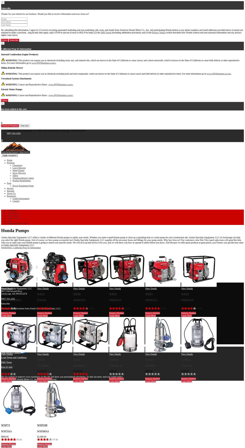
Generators (17, 165)
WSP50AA (150, 365)
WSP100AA (43, 431)
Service (10, 188)
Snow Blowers (19, 173)
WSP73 (5, 425)
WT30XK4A (43, 365)
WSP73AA (6, 431)
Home (9, 160)
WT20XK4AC (8, 365)
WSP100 (42, 425)
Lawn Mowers (19, 168)
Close (4, 40)
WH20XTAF (187, 300)
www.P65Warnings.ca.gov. (44, 63)
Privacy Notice (158, 32)
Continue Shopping (10, 126)
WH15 (149, 294)
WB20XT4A (79, 300)
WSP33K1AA (116, 365)
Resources (11, 196)
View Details (7, 288)
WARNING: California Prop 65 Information (21, 248)
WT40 (77, 359)
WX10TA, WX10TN (11, 300)
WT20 (5, 359)
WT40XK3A (79, 365)
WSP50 (149, 359)
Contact (15, 201)
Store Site (11, 136)
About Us (11, 193)
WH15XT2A (151, 300)
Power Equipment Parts (23, 186)
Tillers (15, 175)
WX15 (41, 294)
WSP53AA (186, 365)
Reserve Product (8, 313)
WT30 (41, 359)
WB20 (77, 294)
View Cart (24, 126)
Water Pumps (18, 170)
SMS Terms (106, 32)
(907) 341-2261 (14, 133)
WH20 (185, 294)
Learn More (6, 315)
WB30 (113, 294)
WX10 (5, 294)
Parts (9, 183)
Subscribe (14, 40)
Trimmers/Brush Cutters (23, 178)
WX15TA (42, 300)
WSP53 (185, 359)
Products (11, 163)
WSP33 (113, 359)
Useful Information (20, 198)
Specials (10, 191)
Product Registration (21, 180)
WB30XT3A (115, 300)
